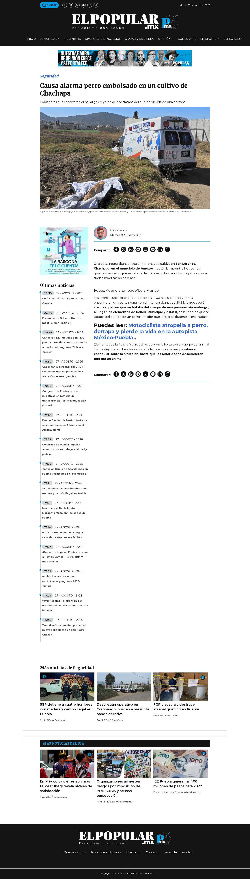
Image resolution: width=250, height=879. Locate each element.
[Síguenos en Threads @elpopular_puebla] (96, 5)
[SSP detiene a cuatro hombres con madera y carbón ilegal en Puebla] (67, 686)
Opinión (164, 38)
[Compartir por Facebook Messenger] (153, 249)
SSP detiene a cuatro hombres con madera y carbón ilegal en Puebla (64, 491)
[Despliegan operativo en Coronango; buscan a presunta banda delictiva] (124, 686)
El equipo (133, 852)
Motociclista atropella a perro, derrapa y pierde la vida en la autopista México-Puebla (151, 331)
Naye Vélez (159, 715)
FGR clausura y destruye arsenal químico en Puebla (176, 707)
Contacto (152, 852)
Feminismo (73, 38)
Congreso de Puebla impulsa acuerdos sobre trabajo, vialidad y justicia (64, 449)
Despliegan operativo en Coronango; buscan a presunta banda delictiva (123, 709)
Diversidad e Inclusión (103, 38)
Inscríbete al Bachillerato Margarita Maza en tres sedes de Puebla (64, 513)
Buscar (51, 5)
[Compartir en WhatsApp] (131, 249)
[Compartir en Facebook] (116, 249)
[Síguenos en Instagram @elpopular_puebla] (77, 5)
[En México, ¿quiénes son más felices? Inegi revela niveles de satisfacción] (67, 764)
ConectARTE (187, 38)
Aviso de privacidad (179, 852)
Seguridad (49, 76)
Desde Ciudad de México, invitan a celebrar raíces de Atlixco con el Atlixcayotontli (64, 425)
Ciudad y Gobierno (139, 38)
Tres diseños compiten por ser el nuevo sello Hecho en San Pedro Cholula (64, 630)
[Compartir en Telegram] (138, 249)
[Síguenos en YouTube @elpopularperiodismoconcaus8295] (83, 5)
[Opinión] (125, 58)
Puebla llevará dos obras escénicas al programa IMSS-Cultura (61, 581)
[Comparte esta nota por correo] (145, 249)
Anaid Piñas (46, 720)
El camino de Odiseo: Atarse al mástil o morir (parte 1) (62, 320)
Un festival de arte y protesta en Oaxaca (63, 301)
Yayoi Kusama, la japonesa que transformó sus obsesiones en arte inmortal (65, 605)
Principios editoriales (106, 852)
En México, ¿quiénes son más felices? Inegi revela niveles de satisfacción (66, 786)
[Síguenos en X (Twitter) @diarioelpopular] (71, 5)
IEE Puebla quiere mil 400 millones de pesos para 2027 (177, 783)
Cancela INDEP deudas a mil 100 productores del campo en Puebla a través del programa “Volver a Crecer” (64, 344)
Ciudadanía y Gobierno (187, 792)
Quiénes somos (75, 852)
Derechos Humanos (121, 801)
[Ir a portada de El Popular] (125, 21)
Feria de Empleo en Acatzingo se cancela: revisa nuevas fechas (63, 535)
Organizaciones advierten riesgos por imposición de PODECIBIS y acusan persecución (118, 788)
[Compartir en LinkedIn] (160, 249)
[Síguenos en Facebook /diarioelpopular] (64, 5)
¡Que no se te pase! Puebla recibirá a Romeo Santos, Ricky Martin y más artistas (65, 557)
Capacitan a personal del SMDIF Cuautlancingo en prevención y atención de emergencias (63, 371)
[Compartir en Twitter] (123, 249)
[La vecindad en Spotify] (64, 251)
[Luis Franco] (100, 232)
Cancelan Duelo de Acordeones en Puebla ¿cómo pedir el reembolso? (65, 471)
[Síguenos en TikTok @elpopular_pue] (89, 5)
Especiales (232, 38)
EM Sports (208, 38)
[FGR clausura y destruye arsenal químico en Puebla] (180, 686)
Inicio (31, 38)
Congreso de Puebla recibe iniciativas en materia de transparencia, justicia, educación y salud (64, 398)
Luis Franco (118, 230)
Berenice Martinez (162, 792)
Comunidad (48, 38)
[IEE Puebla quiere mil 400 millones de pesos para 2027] (180, 764)
